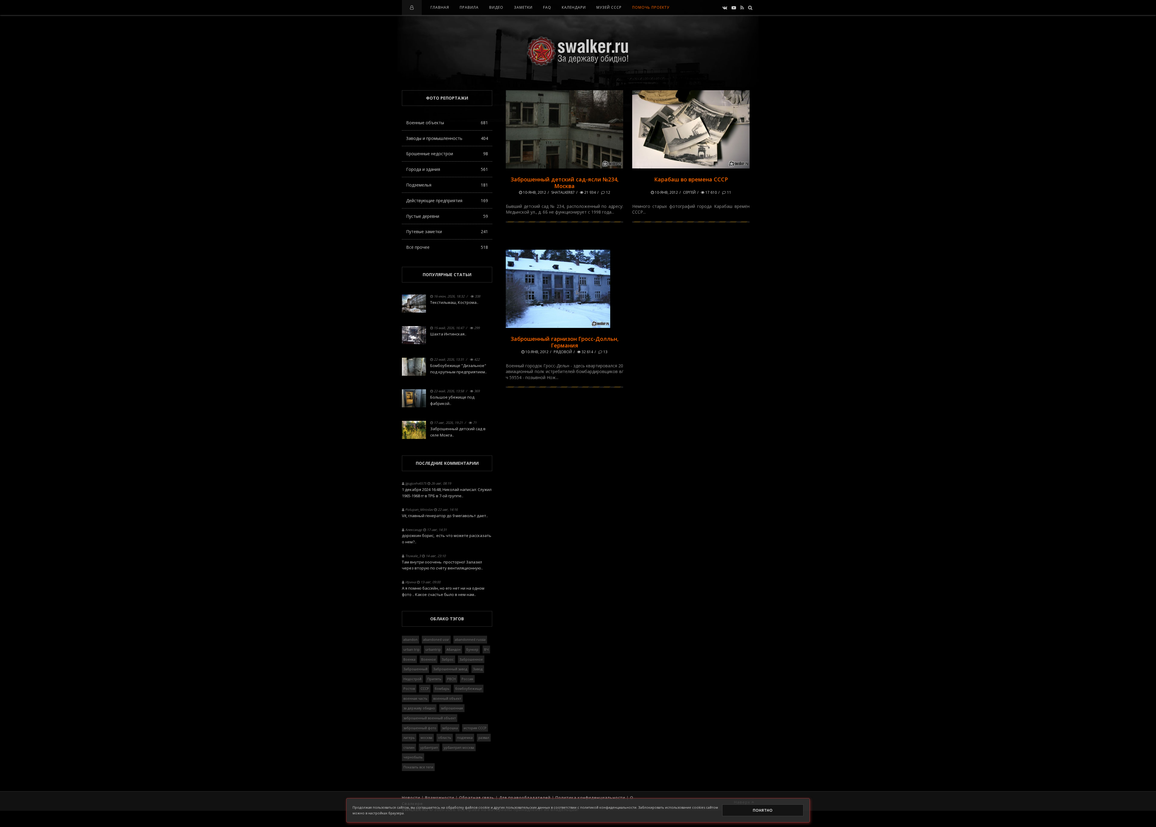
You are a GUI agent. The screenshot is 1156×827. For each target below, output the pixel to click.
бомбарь (442, 688)
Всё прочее (447, 247)
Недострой (412, 679)
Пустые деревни (447, 216)
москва (426, 737)
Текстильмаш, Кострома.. (454, 302)
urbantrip (433, 649)
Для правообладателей (525, 797)
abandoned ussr (436, 639)
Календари (574, 7)
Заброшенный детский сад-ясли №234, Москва (565, 183)
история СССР (475, 728)
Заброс (448, 659)
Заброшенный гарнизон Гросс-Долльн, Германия (565, 342)
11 (728, 192)
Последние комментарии (447, 463)
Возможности (439, 797)
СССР (425, 688)
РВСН (451, 679)
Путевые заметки (447, 231)
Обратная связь (476, 797)
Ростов (409, 688)
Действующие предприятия (447, 200)
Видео (496, 7)
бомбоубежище (468, 688)
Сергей (689, 192)
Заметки (523, 7)
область (444, 737)
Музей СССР (609, 7)
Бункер (472, 649)
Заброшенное (471, 659)
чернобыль (413, 757)
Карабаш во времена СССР (691, 179)
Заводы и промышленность (447, 138)
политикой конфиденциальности (608, 807)
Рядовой (563, 351)
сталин (409, 747)
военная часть (415, 698)
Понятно (763, 810)
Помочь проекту (650, 7)
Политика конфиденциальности (590, 797)
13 (605, 351)
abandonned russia (470, 639)
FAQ (547, 7)
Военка (409, 659)
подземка (465, 737)
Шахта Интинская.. (448, 334)
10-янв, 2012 (534, 192)
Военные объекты (447, 122)
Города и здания (447, 169)
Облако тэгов (447, 619)
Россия (467, 679)
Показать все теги (418, 767)
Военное (428, 659)
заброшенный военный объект (429, 718)
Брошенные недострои (447, 153)
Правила (469, 7)
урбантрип (429, 747)
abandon (410, 639)
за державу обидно (419, 708)
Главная (439, 7)
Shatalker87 (563, 192)
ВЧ (486, 649)
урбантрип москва (459, 747)
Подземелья (447, 185)
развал (483, 737)
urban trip (411, 649)
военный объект (447, 698)
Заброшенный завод (450, 669)
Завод (478, 669)
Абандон (453, 649)
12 (607, 192)
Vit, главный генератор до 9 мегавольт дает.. (445, 515)
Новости (411, 797)
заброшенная (452, 708)
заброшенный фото (419, 728)
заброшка (450, 728)
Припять (434, 679)
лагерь (409, 737)
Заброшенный (415, 669)
